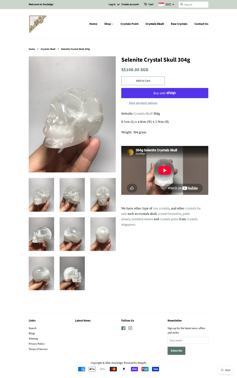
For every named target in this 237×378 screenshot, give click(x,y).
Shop (107, 24)
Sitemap (33, 338)
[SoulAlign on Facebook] (123, 329)
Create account (130, 4)
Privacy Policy (37, 343)
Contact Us (201, 24)
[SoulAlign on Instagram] (130, 329)
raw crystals (161, 208)
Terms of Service (38, 349)
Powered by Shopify (135, 362)
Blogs (32, 333)
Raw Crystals (179, 24)
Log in (112, 4)
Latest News (83, 321)
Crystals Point (129, 24)
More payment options (143, 103)
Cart (150, 4)
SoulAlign (117, 362)
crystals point (169, 219)
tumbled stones (142, 219)
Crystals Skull (155, 24)
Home (93, 24)
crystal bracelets (169, 214)
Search (32, 328)
